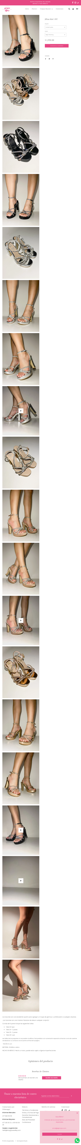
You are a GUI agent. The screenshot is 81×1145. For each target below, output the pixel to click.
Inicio (27, 9)
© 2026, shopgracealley (8, 1141)
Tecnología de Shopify (22, 1141)
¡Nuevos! (34, 9)
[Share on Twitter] (49, 59)
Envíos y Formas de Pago (30, 1113)
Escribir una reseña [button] (52, 1078)
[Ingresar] (73, 9)
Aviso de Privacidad (28, 1120)
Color (46, 31)
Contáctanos (59, 9)
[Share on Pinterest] (53, 59)
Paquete (46, 24)
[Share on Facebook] (46, 59)
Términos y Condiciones (30, 1110)
